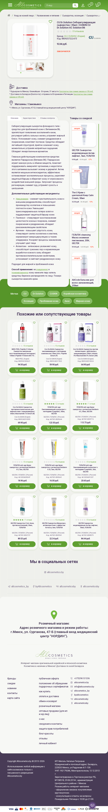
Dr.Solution (38, 293)
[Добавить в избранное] (50, 21)
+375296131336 (82, 678)
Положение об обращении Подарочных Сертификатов (53, 685)
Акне (67, 301)
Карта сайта (13, 698)
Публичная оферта (49, 678)
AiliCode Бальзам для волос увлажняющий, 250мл (83, 283)
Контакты (12, 693)
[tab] (14, 118)
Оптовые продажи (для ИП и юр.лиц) (53, 712)
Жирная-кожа (83, 301)
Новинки (11, 688)
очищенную (42, 269)
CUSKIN (53, 293)
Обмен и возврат (48, 701)
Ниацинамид (22, 199)
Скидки (11, 683)
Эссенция (28, 301)
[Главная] (9, 15)
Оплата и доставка (49, 696)
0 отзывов (78, 31)
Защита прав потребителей (53, 728)
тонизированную (20, 272)
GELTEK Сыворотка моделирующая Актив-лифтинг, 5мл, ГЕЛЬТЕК (83, 153)
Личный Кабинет (48, 743)
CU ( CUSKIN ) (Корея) (74, 36)
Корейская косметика (75, 293)
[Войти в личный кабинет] (83, 5)
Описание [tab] (14, 118)
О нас (42, 719)
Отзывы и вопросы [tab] (47, 118)
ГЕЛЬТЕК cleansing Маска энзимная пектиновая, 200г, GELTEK (81, 239)
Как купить (44, 691)
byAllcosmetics (81, 695)
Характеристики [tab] (29, 118)
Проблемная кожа (49, 301)
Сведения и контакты (50, 723)
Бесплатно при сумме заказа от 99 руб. (76, 91)
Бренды (11, 678)
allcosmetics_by (82, 690)
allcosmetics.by (81, 682)
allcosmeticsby (81, 699)
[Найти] (75, 5)
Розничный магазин (50, 706)
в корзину (25, 370)
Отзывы (43, 738)
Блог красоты (46, 733)
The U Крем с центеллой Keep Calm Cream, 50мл (83, 195)
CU (25, 293)
